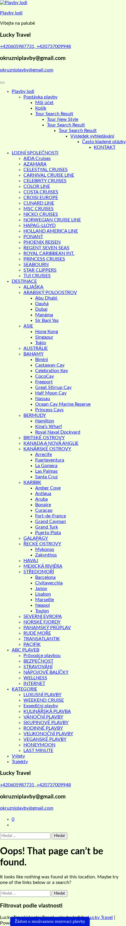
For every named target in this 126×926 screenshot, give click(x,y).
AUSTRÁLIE (35, 348)
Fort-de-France (50, 516)
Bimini (41, 359)
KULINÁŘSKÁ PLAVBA (47, 711)
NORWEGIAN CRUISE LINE (52, 220)
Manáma (44, 314)
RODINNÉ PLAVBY (43, 728)
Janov (41, 588)
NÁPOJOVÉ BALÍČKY (46, 672)
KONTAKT (104, 147)
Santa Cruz (46, 476)
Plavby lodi (11, 13)
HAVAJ (30, 560)
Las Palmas (46, 471)
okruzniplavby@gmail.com (26, 70)
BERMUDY (34, 415)
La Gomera (46, 465)
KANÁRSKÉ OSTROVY (47, 449)
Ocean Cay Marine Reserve (63, 404)
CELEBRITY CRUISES (45, 180)
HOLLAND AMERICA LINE (50, 231)
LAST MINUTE (38, 750)
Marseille (44, 599)
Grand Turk (46, 527)
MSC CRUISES (38, 208)
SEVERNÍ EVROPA (42, 616)
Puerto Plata (48, 532)
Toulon (42, 611)
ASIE (28, 326)
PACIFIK (32, 644)
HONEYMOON (39, 745)
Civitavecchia (49, 583)
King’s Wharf (48, 426)
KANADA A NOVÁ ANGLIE (51, 443)
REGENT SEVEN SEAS (46, 247)
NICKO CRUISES (40, 214)
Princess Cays (49, 409)
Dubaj (41, 309)
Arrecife (43, 454)
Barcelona (45, 577)
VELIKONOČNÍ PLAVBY (48, 733)
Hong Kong (46, 331)
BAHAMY (33, 354)
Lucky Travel (100, 917)
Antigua (43, 493)
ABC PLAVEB (25, 650)
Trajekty (20, 761)
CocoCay (44, 376)
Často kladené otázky (104, 141)
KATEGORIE (24, 689)
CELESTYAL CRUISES (45, 169)
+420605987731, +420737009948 (35, 46)
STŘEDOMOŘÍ (38, 571)
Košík (40, 108)
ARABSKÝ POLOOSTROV (50, 292)
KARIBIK (32, 482)
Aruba (41, 499)
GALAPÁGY (35, 538)
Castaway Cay (49, 365)
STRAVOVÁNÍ (37, 666)
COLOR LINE (36, 186)
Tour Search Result (54, 113)
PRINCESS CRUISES (44, 259)
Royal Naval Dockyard (57, 432)
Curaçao (43, 510)
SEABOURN (36, 264)
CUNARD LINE (38, 203)
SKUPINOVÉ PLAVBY (46, 722)
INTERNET (34, 683)
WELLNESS (35, 678)
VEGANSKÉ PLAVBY (45, 739)
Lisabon (43, 594)
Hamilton (44, 421)
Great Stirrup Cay (53, 387)
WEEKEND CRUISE (43, 700)
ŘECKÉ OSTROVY (42, 543)
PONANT (33, 236)
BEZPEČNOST (38, 661)
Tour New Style (62, 119)
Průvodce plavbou (42, 655)
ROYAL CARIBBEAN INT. (48, 253)
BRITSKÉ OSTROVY (44, 437)
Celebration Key (51, 370)
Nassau (42, 398)
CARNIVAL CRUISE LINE (48, 175)
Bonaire (43, 504)
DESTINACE (24, 281)
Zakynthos (46, 555)
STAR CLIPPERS (40, 270)
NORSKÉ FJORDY (42, 622)
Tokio (40, 342)
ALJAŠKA (33, 287)
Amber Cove (48, 488)
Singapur (44, 337)
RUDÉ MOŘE (37, 633)
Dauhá (42, 303)
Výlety (18, 756)
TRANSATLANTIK (41, 638)
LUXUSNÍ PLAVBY (42, 694)
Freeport (44, 382)
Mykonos (44, 549)
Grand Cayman (50, 521)
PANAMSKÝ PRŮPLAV (47, 627)
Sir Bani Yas (47, 320)
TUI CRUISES (37, 275)
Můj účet (44, 102)
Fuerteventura (49, 460)
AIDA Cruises (37, 158)
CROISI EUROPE (40, 197)
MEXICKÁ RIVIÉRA (42, 566)
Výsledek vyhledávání (92, 136)
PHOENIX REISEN (42, 242)
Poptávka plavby (40, 97)
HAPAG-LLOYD (39, 225)
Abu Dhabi (46, 298)
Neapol (42, 605)
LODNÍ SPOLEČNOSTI (35, 153)
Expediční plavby (40, 705)
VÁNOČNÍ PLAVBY (43, 717)
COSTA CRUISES (40, 192)
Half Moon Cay (51, 393)
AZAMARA (35, 164)
